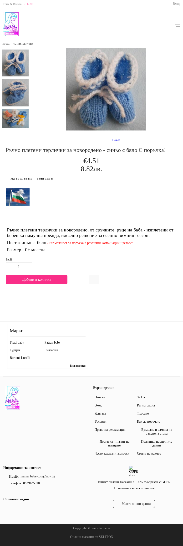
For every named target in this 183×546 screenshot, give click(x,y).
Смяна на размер (149, 453)
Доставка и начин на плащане (114, 443)
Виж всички (78, 365)
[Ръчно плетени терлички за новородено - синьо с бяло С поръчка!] (106, 129)
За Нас (141, 397)
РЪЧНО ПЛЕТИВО (23, 44)
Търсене (143, 413)
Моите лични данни (136, 504)
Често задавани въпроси (112, 453)
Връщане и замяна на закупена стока (156, 431)
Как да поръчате (148, 421)
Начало (6, 44)
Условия (100, 421)
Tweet (116, 140)
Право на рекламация (110, 429)
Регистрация (146, 405)
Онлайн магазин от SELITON (91, 537)
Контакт (100, 413)
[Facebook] (6, 509)
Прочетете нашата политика (134, 488)
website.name (101, 528)
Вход (176, 3)
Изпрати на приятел (94, 279)
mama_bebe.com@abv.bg (37, 476)
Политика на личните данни (156, 443)
